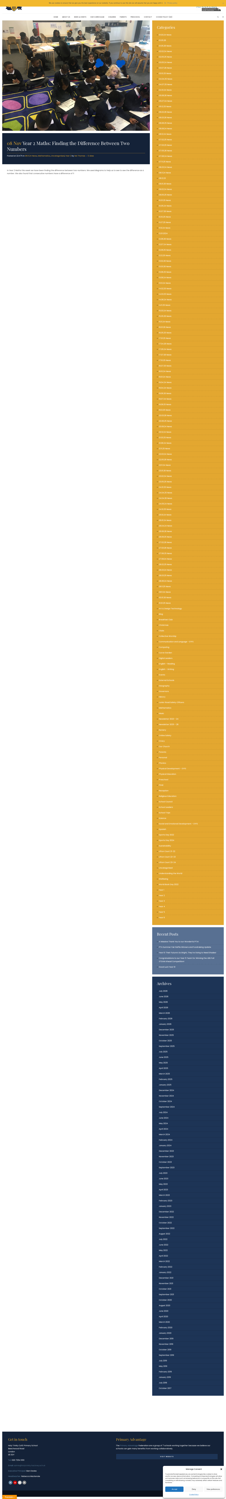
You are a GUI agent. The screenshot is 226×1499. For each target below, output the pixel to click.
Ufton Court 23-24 (167, 862)
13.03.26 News (165, 266)
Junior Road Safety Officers (171, 702)
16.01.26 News (165, 327)
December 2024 (166, 1090)
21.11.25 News (164, 448)
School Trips (164, 812)
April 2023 (163, 1189)
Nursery (162, 730)
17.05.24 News (165, 349)
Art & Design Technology (170, 608)
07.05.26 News (165, 150)
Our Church (164, 746)
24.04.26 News (165, 498)
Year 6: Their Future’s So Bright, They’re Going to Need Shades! (187, 952)
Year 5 (162, 912)
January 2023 (165, 1206)
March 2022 (164, 1261)
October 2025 (165, 1040)
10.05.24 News (165, 205)
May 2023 (163, 1184)
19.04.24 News (165, 382)
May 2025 (163, 1062)
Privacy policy (172, 3)
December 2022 (166, 1211)
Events (162, 674)
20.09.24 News (165, 426)
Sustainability (165, 845)
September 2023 (166, 1167)
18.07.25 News (165, 365)
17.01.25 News (165, 338)
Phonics (162, 763)
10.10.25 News (165, 217)
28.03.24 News (165, 570)
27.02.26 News (165, 542)
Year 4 (162, 906)
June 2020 (163, 1311)
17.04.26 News (165, 343)
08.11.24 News (31, 155)
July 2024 (163, 1112)
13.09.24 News (165, 277)
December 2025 (166, 1029)
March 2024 (164, 1134)
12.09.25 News (165, 250)
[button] (221, 1469)
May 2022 (163, 1250)
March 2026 (164, 1013)
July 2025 (163, 1051)
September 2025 (167, 1046)
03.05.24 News (165, 62)
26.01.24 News (165, 520)
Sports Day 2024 (166, 840)
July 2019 (163, 1360)
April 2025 (163, 1068)
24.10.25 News (165, 509)
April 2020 (163, 1316)
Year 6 (162, 917)
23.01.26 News (165, 470)
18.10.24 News (165, 371)
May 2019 (163, 1366)
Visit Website (167, 1457)
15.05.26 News (165, 316)
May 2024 (163, 1123)
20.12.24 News (165, 432)
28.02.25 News (165, 564)
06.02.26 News (165, 112)
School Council (165, 801)
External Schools (166, 680)
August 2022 (164, 1233)
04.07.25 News (165, 84)
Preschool (163, 779)
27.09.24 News (165, 559)
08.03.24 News (165, 167)
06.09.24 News (165, 128)
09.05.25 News (165, 194)
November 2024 (166, 1095)
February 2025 (165, 1079)
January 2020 (165, 1333)
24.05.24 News (165, 503)
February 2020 (165, 1327)
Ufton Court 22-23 (167, 856)
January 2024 (165, 1145)
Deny (194, 1489)
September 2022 (166, 1228)
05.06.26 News (165, 95)
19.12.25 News (165, 410)
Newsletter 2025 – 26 (168, 724)
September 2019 (166, 1355)
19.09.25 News (165, 404)
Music (161, 713)
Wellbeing (163, 879)
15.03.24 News (165, 310)
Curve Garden (165, 652)
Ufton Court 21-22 (167, 851)
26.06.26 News (165, 531)
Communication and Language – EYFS (176, 641)
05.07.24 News (165, 101)
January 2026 (165, 1024)
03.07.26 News (165, 68)
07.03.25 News (165, 145)
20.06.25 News (165, 421)
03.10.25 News (165, 73)
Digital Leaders (165, 658)
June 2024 (163, 1118)
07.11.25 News (165, 161)
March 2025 (164, 1073)
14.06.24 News (165, 299)
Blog (161, 614)
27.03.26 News (165, 548)
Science (162, 818)
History (162, 697)
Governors (164, 691)
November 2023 (166, 1156)
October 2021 (165, 1289)
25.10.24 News (165, 514)
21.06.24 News (165, 443)
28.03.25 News (165, 575)
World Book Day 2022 (168, 884)
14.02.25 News (165, 288)
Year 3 (162, 901)
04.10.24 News (165, 90)
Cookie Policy (194, 1494)
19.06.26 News (165, 393)
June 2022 (163, 1244)
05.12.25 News (165, 106)
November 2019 (166, 1344)
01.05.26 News (165, 45)
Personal (163, 757)
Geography (164, 685)
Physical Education (167, 774)
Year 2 (68, 155)
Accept (174, 1489)
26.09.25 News (165, 537)
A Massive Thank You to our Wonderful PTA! (179, 941)
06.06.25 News (165, 123)
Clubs (161, 630)
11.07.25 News (165, 222)
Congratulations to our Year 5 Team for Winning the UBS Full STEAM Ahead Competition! (186, 960)
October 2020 (165, 1300)
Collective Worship (167, 636)
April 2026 (163, 1007)
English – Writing (166, 669)
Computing (164, 647)
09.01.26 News (165, 183)
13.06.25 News (165, 272)
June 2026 (163, 996)
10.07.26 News (165, 211)
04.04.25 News (165, 79)
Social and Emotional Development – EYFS (178, 823)
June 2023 (163, 1178)
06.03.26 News (165, 117)
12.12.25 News (165, 255)
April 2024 (163, 1129)
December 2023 (166, 1151)
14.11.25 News (164, 305)
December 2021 (166, 1278)
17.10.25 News (165, 360)
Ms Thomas (80, 155)
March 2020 (164, 1322)
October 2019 (165, 1349)
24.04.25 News (165, 492)
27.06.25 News (165, 553)
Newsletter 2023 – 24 (168, 719)
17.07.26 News (165, 354)
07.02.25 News (165, 139)
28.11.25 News (165, 586)
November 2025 (166, 1035)
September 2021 (166, 1294)
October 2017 (165, 1388)
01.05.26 (162, 40)
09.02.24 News (165, 189)
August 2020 (164, 1305)
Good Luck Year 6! (167, 967)
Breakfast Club (166, 619)
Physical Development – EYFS (172, 768)
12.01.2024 (163, 233)
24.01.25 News (165, 487)
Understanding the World (170, 873)
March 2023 (164, 1195)
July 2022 (163, 1239)
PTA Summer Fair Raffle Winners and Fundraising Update (185, 947)
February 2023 (165, 1200)
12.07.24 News (165, 244)
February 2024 (165, 1140)
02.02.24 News (165, 51)
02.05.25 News (165, 57)
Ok (165, 3)
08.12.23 (162, 178)
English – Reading (167, 663)
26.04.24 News (165, 525)
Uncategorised (58, 155)
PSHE (161, 785)
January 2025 (165, 1084)
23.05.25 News (165, 481)
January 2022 (165, 1272)
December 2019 (166, 1338)
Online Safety (165, 735)
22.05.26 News (165, 459)
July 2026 (163, 991)
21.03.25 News (165, 437)
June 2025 (163, 1057)
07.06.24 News (165, 156)
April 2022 (163, 1255)
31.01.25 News (165, 603)
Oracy (162, 741)
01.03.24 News (165, 34)
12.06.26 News (165, 239)
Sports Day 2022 (166, 834)
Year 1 (161, 890)
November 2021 (166, 1283)
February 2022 (165, 1267)
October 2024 (165, 1101)
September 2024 (167, 1107)
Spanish (162, 829)
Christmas (163, 625)
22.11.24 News (165, 465)
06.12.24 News (165, 134)
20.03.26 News (165, 415)
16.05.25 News (165, 332)
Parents (162, 752)
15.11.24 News (164, 321)
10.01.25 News (165, 200)
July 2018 (163, 1382)
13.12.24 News (165, 283)
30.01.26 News (165, 597)
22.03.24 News (165, 454)
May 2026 (163, 1002)
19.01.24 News (165, 377)
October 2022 (165, 1222)
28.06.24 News (165, 581)
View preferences (213, 1489)
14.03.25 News (165, 294)
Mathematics (44, 155)
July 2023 (163, 1173)
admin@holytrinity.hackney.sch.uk (29, 1465)
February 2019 (165, 1371)
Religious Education (167, 796)
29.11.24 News (165, 592)
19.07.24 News (165, 399)
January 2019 (165, 1377)
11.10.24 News (164, 228)
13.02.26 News (165, 261)
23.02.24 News (165, 476)
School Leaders (166, 807)
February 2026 (165, 1018)
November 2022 (166, 1217)
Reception (163, 790)
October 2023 (165, 1162)
